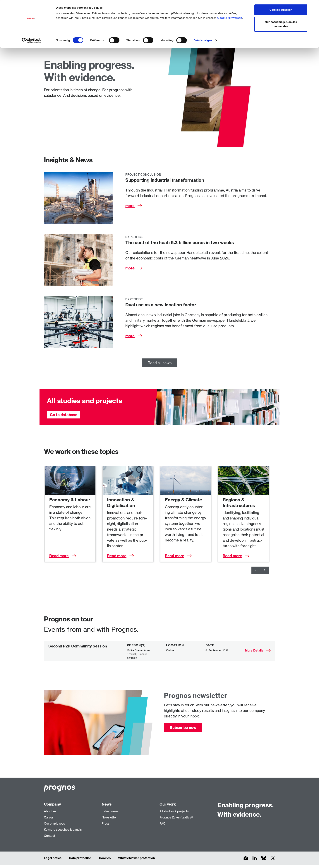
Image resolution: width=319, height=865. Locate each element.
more (130, 205)
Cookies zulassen (281, 9)
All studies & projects (174, 811)
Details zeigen (203, 40)
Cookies (105, 858)
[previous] (255, 570)
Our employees (54, 823)
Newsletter (109, 817)
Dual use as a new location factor (160, 304)
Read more (59, 555)
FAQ (162, 823)
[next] (264, 570)
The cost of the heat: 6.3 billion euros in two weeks (179, 242)
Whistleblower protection (136, 858)
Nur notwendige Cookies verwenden (281, 24)
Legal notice (53, 858)
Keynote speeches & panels (63, 829)
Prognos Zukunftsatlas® (176, 817)
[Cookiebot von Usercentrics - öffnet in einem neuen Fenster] (31, 40)
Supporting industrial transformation (164, 180)
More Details (254, 650)
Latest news (110, 811)
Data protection (80, 858)
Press (105, 823)
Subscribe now (183, 727)
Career (48, 817)
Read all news (159, 362)
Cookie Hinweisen (229, 17)
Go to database (63, 414)
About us (50, 811)
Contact (49, 835)
